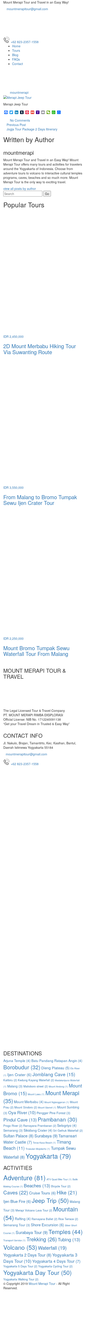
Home (16, 46)
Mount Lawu (36, 1094)
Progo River (12, 1125)
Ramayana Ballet (44, 1219)
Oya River (22, 1112)
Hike (67, 1192)
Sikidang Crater (38, 1130)
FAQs (16, 59)
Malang (14, 1086)
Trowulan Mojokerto (38, 1148)
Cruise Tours (42, 1193)
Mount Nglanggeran (56, 1102)
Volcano (20, 1247)
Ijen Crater (19, 1074)
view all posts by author (19, 188)
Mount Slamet (47, 1107)
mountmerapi (19, 92)
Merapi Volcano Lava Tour (33, 1210)
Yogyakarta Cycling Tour (55, 1266)
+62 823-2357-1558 (25, 764)
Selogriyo (67, 1125)
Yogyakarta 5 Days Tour (20, 1266)
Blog (15, 55)
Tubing (69, 1239)
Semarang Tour (16, 1225)
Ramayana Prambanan (39, 1125)
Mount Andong (58, 1086)
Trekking (41, 1239)
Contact (17, 63)
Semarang (13, 1130)
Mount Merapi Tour (42, 1283)
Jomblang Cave (53, 1074)
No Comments (19, 120)
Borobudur (21, 1067)
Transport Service (14, 1240)
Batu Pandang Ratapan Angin (56, 1060)
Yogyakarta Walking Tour (20, 1279)
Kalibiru (10, 1080)
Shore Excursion (47, 1224)
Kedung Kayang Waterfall (36, 1080)
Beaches (37, 1185)
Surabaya (46, 1136)
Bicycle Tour (61, 1186)
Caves (15, 1192)
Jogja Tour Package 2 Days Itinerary (32, 129)
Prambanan (57, 1119)
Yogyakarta (48, 1155)
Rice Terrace (68, 1219)
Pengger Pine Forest (53, 1113)
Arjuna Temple (16, 1060)
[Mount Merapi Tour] (43, 23)
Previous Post (16, 124)
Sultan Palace (18, 1136)
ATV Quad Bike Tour (59, 1179)
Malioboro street (35, 1086)
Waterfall (52, 1247)
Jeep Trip (50, 1200)
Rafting (23, 1218)
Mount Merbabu (28, 1101)
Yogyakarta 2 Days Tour (27, 1255)
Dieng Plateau (55, 1067)
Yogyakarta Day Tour (37, 1272)
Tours (16, 50)
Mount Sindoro (25, 1107)
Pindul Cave (20, 1119)
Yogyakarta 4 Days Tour (56, 1261)
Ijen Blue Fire (17, 1201)
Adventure (24, 1177)
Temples (66, 1231)
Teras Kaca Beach (44, 1142)
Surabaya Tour (32, 1232)
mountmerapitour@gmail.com (27, 9)
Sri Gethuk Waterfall (68, 1130)
